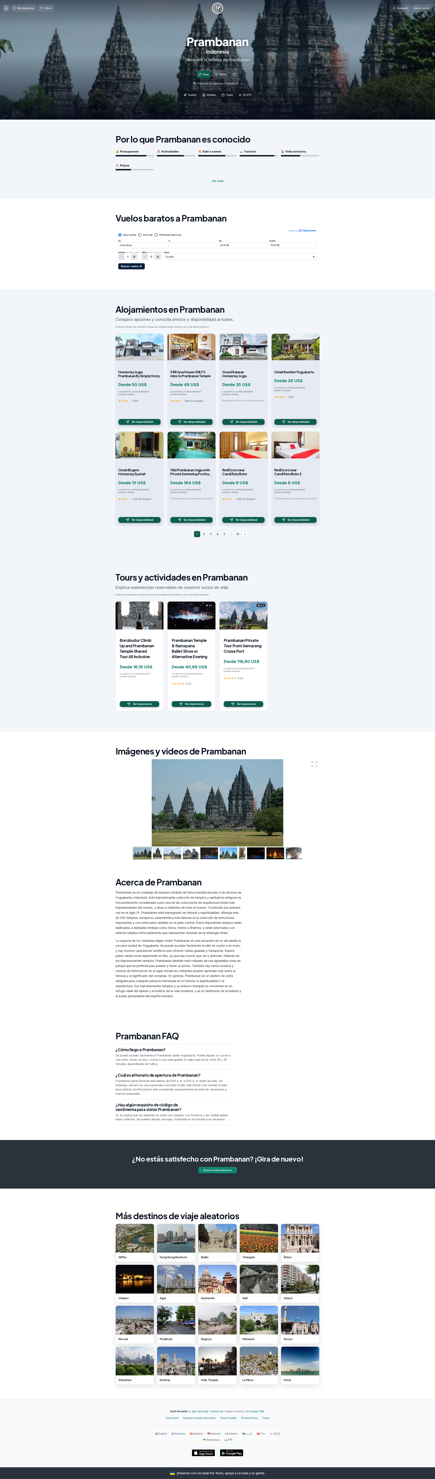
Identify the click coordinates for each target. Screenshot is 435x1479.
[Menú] (6, 8)
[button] (314, 764)
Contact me (216, 1411)
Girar (206, 74)
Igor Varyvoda (200, 1411)
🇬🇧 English (161, 1433)
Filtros (223, 74)
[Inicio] (217, 8)
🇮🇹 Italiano (231, 1433)
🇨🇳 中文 (261, 1433)
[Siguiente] (245, 534)
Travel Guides (228, 1417)
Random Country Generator (199, 1417)
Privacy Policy (249, 1417)
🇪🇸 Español (196, 1433)
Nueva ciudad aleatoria (218, 1170)
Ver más (218, 181)
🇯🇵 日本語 (274, 1433)
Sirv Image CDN (255, 1411)
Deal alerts (172, 1417)
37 (237, 534)
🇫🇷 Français (178, 1433)
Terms (265, 1417)
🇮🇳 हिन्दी (228, 1439)
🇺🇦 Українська (211, 1439)
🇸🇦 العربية (247, 1433)
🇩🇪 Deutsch (214, 1433)
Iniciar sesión (422, 8)
